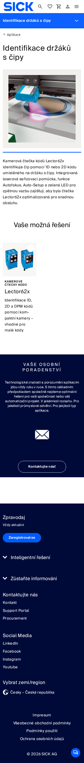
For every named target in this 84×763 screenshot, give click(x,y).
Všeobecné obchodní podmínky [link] (42, 723)
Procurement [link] (15, 619)
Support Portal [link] (16, 611)
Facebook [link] (12, 652)
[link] (18, 6)
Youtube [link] (10, 667)
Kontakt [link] (10, 603)
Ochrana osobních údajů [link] (42, 739)
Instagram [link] (12, 660)
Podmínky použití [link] (41, 731)
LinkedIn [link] (10, 644)
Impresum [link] (42, 715)
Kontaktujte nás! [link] (42, 467)
